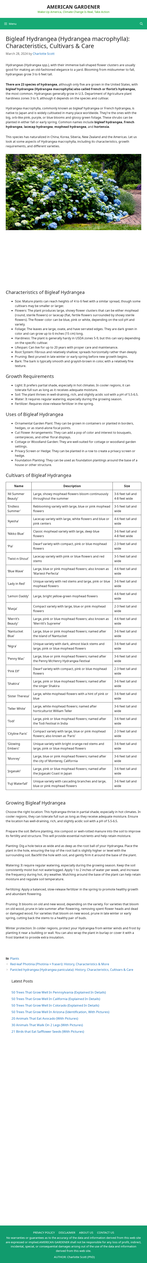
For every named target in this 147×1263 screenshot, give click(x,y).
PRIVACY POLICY (44, 1232)
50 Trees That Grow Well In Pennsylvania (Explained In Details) (58, 992)
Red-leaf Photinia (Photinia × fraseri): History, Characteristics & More (59, 964)
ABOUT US (86, 1232)
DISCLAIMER (67, 1232)
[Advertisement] (73, 263)
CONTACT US (105, 1232)
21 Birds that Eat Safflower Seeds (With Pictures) (47, 1031)
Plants (14, 958)
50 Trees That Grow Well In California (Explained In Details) (55, 999)
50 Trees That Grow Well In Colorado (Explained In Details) (55, 1005)
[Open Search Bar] (141, 23)
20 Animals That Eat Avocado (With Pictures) (44, 1018)
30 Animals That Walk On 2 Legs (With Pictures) (47, 1025)
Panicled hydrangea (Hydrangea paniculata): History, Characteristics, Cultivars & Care (71, 970)
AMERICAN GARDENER (73, 6)
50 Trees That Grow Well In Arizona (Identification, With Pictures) (60, 1012)
